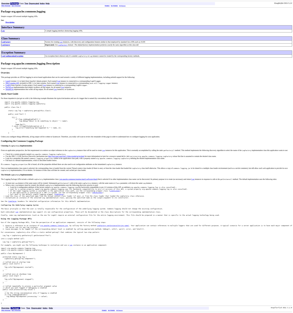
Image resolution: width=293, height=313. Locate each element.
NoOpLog (9, 87)
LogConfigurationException (12, 56)
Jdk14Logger (97, 192)
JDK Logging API (12, 83)
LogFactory (6, 42)
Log (3, 31)
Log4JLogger (115, 191)
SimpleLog (9, 89)
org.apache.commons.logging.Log (54, 225)
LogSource (5, 45)
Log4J (7, 81)
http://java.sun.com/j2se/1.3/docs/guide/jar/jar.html (66, 156)
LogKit (8, 85)
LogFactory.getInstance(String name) (113, 225)
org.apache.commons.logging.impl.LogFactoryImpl (78, 179)
